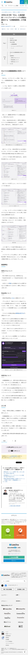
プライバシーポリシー (10, 643)
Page (4, 43)
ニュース (3, 595)
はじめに (12, 38)
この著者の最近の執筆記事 (14, 505)
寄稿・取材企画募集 (7, 589)
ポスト (19, 462)
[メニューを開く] (2, 2)
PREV (4, 441)
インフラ (22, 5)
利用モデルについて (15, 57)
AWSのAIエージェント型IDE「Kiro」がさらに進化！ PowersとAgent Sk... (14, 472)
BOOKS (18, 601)
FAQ (10, 283)
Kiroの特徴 (12, 42)
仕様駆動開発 (14, 44)
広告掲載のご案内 (21, 589)
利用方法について (15, 61)
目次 (14, 34)
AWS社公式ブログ (20, 313)
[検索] (2, 5)
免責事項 (7, 637)
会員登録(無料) (14, 456)
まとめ (11, 63)
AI (6, 5)
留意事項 (12, 55)
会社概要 (7, 639)
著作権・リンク (8, 633)
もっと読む (5, 481)
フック (12, 48)
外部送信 (7, 645)
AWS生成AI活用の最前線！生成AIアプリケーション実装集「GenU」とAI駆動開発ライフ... (14, 479)
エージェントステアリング (16, 46)
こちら (12, 298)
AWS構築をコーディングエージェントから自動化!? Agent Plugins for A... (14, 476)
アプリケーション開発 (13, 5)
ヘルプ (7, 631)
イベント (3, 601)
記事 (17, 595)
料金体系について (15, 59)
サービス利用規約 (9, 641)
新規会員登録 (14, 557)
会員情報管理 (8, 635)
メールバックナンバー (15, 553)
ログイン (11, 457)
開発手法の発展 (13, 40)
